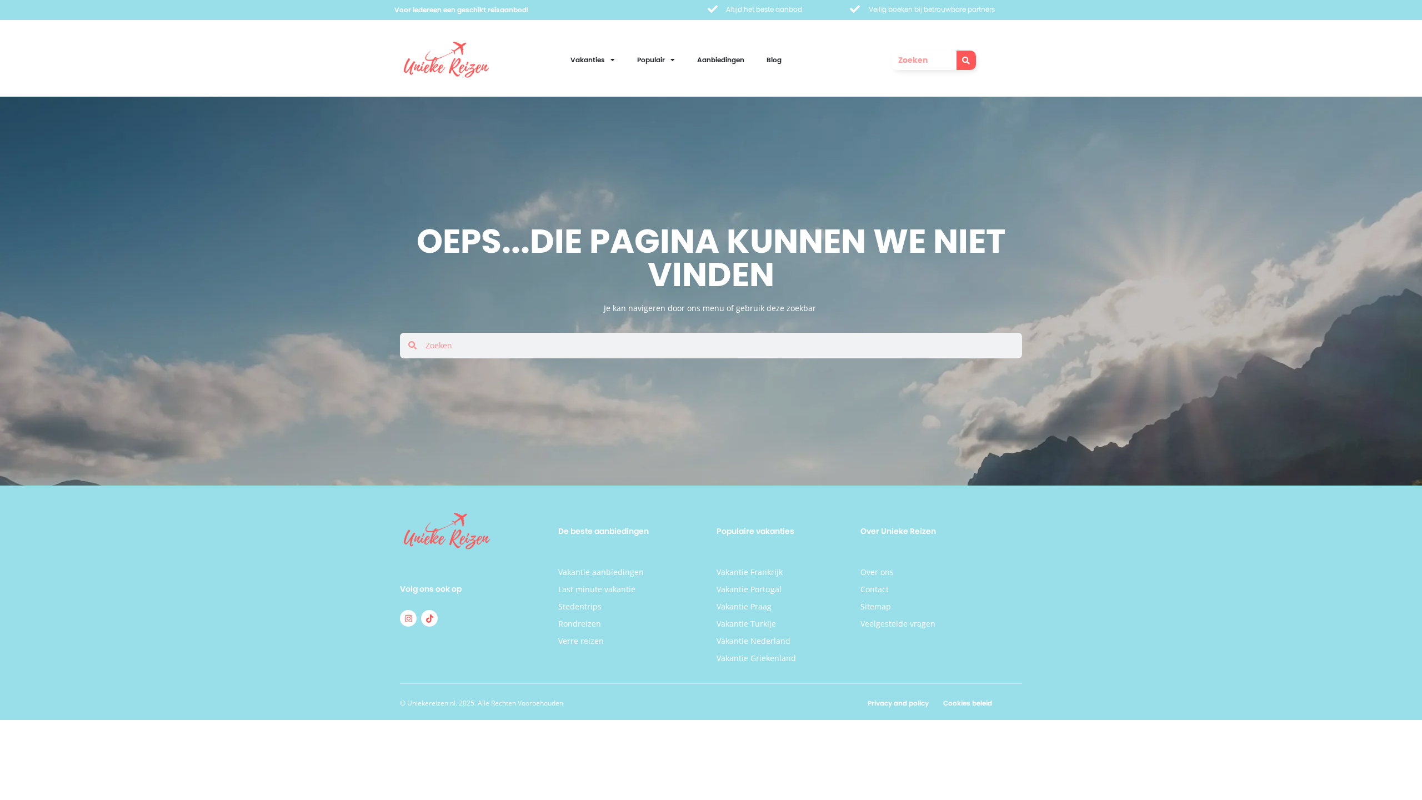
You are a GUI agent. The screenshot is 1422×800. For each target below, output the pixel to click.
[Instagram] (408, 618)
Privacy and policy (898, 703)
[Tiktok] (429, 618)
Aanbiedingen (720, 59)
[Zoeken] (966, 60)
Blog (774, 59)
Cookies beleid (967, 703)
